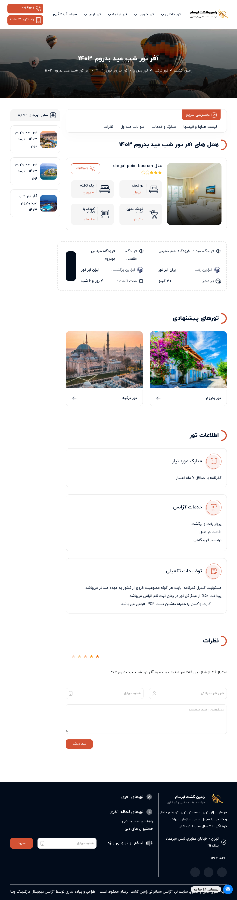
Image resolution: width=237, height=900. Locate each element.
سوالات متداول (132, 126)
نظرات (108, 126)
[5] (97, 658)
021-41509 (28, 8)
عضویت (21, 843)
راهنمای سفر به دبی (137, 821)
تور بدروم (213, 398)
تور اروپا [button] (94, 14)
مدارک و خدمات (164, 126)
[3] (85, 658)
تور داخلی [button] (173, 14)
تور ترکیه (129, 398)
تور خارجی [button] (146, 14)
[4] (91, 658)
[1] (73, 658)
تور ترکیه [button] (119, 14)
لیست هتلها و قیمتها (200, 126)
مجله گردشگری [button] (65, 14)
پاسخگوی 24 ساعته (21, 19)
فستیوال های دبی (139, 828)
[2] (79, 658)
